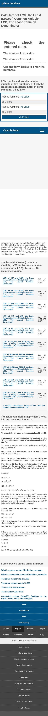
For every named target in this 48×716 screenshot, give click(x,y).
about (24, 604)
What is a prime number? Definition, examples (21, 570)
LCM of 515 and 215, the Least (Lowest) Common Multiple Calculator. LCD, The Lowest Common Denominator (18, 319)
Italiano (6, 635)
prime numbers (11, 3)
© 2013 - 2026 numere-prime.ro (24, 641)
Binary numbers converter (24, 683)
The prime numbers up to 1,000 (15, 579)
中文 (42, 635)
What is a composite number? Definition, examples (24, 574)
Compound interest (24, 689)
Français (42, 629)
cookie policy (24, 623)
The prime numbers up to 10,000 (15, 583)
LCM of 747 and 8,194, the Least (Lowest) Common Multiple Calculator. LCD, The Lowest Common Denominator (18, 281)
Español (30, 629)
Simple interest (24, 708)
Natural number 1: (15, 96)
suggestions (24, 610)
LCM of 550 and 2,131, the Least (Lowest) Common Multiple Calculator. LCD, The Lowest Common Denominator (18, 383)
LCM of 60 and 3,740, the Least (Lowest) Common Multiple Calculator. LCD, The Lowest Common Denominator (18, 332)
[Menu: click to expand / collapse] (43, 130)
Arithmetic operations (24, 665)
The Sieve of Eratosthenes (13, 587)
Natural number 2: (15, 107)
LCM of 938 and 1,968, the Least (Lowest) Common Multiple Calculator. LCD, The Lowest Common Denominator (18, 306)
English (18, 629)
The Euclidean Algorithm (12, 592)
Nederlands (18, 635)
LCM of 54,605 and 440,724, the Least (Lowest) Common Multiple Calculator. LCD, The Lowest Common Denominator (18, 357)
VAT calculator (24, 696)
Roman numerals (24, 647)
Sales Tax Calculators (24, 702)
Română (30, 635)
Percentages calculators (24, 671)
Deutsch (6, 629)
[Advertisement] (24, 162)
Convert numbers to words (24, 659)
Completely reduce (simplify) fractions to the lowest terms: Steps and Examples (24, 597)
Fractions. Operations (24, 653)
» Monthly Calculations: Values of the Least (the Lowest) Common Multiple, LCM (24, 406)
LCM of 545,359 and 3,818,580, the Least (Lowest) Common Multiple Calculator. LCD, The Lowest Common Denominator (18, 344)
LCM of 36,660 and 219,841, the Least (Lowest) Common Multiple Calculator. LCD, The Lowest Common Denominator (18, 370)
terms (24, 616)
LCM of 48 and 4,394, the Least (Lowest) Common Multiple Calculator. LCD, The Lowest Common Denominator (18, 293)
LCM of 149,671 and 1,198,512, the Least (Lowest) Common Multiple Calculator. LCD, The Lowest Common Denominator (18, 395)
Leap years (24, 677)
